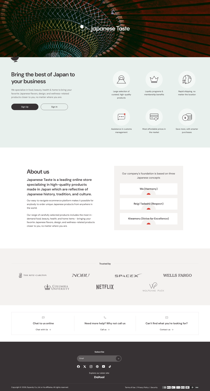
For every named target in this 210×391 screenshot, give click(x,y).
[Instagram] (91, 366)
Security (154, 387)
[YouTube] (103, 366)
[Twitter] (84, 366)
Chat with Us (42, 330)
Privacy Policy (143, 387)
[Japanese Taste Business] (105, 28)
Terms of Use (130, 387)
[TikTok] (109, 366)
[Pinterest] (97, 366)
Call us (103, 330)
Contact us (165, 330)
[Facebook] (78, 366)
